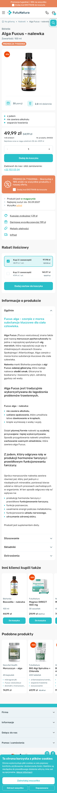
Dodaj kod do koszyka (30, 5)
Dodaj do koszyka (28, 158)
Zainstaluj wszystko (28, 780)
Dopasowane (42, 788)
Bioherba (6, 28)
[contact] (47, 12)
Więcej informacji (24, 772)
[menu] (4, 12)
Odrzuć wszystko (15, 788)
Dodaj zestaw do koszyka (28, 286)
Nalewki (22, 21)
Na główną (10, 21)
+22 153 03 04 (12, 169)
